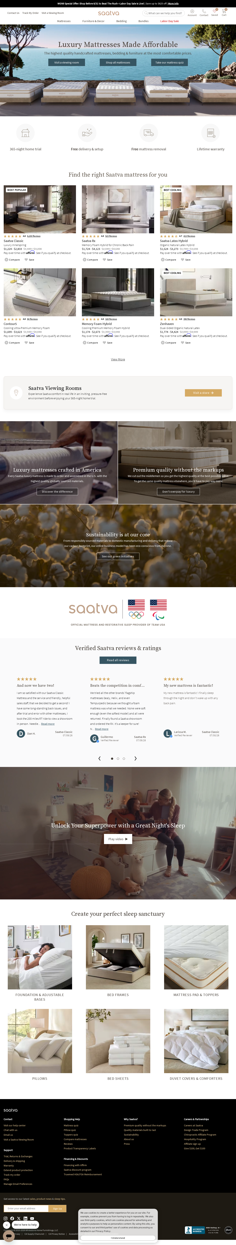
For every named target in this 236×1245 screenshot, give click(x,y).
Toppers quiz (71, 1134)
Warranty (9, 1165)
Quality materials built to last (140, 1130)
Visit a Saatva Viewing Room (19, 1139)
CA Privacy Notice (56, 1233)
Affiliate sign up (192, 1143)
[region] (118, 714)
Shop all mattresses (118, 62)
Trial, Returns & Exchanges (18, 1156)
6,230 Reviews (33, 236)
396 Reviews (189, 319)
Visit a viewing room (66, 62)
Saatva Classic (63, 732)
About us (129, 1139)
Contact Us (13, 13)
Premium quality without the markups (145, 1125)
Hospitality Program (195, 1139)
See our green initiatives (118, 556)
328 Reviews (111, 319)
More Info (173, 3)
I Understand (118, 1238)
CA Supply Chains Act (34, 1233)
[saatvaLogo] (10, 1111)
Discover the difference (57, 491)
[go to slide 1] (112, 759)
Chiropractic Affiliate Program (200, 1134)
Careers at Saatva (193, 1125)
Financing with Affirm (75, 1165)
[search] (165, 13)
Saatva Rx (140, 737)
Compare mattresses (75, 1139)
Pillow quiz (70, 1130)
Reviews (68, 1143)
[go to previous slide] (99, 759)
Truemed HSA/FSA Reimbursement (83, 1174)
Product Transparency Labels (80, 1148)
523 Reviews (111, 236)
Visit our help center (15, 1125)
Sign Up (57, 1208)
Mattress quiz (71, 1125)
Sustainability (131, 1134)
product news (44, 1198)
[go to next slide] (135, 759)
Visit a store (201, 393)
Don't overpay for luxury (178, 491)
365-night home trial (25, 149)
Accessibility (74, 1233)
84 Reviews (32, 319)
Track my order (12, 1174)
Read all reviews (118, 660)
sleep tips (59, 1198)
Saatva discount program (77, 1169)
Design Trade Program (196, 1130)
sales (32, 1198)
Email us (8, 1134)
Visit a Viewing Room (53, 13)
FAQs (6, 1179)
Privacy (16, 1233)
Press (127, 1143)
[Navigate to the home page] (109, 13)
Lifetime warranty (210, 149)
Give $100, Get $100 (194, 1148)
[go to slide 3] (124, 759)
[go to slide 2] (118, 759)
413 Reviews (189, 236)
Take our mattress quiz (169, 62)
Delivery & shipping (14, 1161)
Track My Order (30, 13)
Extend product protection (18, 1170)
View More (118, 359)
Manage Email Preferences (18, 1184)
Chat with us (10, 1130)
